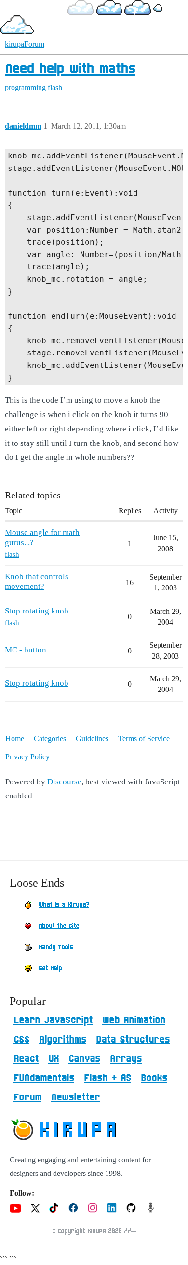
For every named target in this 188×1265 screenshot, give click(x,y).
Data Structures (133, 1039)
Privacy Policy (27, 757)
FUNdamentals (43, 1078)
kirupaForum (24, 44)
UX (53, 1059)
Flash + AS (107, 1078)
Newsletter (75, 1097)
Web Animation (133, 1020)
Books (154, 1078)
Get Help (50, 968)
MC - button (25, 649)
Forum (27, 1097)
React (26, 1059)
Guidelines (92, 738)
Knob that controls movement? (36, 581)
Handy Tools (56, 947)
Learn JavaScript (53, 1020)
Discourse (64, 781)
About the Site (59, 926)
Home (14, 738)
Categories (50, 738)
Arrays (126, 1059)
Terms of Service (144, 738)
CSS (21, 1039)
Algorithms (62, 1039)
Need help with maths (70, 69)
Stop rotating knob (36, 610)
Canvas (84, 1059)
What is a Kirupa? (64, 905)
